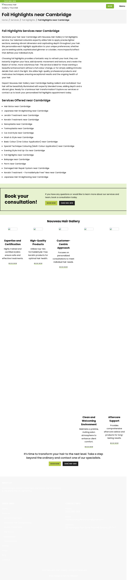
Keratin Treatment (13, 518)
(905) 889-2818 (67, 203)
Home (5, 20)
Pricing (5, 545)
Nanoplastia (9, 536)
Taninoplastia (10, 541)
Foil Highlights (28, 20)
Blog (4, 555)
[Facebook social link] (3, 496)
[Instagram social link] (6, 496)
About (5, 550)
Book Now (51, 203)
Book (110, 6)
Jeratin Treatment (13, 527)
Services (15, 20)
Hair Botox (9, 532)
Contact (6, 559)
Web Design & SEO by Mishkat (63, 575)
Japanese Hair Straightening (17, 522)
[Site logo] (10, 6)
